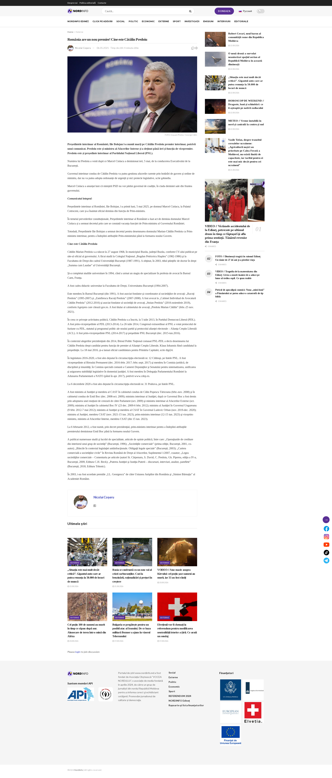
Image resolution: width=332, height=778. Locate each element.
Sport (177, 21)
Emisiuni (208, 21)
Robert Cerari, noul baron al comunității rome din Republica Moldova (246, 37)
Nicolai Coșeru (83, 48)
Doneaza (224, 11)
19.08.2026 (118, 641)
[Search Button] (191, 11)
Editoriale (241, 21)
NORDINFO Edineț (78, 21)
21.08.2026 (118, 586)
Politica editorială (88, 3)
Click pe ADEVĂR (103, 21)
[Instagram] (326, 536)
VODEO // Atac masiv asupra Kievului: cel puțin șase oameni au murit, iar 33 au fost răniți (176, 573)
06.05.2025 (103, 48)
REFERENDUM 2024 (180, 695)
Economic (148, 21)
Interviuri (223, 21)
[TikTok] (326, 552)
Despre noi (72, 3)
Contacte (102, 3)
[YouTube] (326, 544)
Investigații (192, 21)
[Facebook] (326, 528)
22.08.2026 (73, 586)
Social (120, 21)
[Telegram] (326, 560)
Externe (163, 21)
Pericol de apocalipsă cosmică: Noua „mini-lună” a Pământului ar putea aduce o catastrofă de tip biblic (239, 293)
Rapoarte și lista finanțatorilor (186, 705)
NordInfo (78, 770)
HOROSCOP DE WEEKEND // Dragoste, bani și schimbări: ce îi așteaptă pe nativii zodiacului (246, 104)
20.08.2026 (163, 582)
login (77, 651)
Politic (133, 21)
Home (70, 32)
